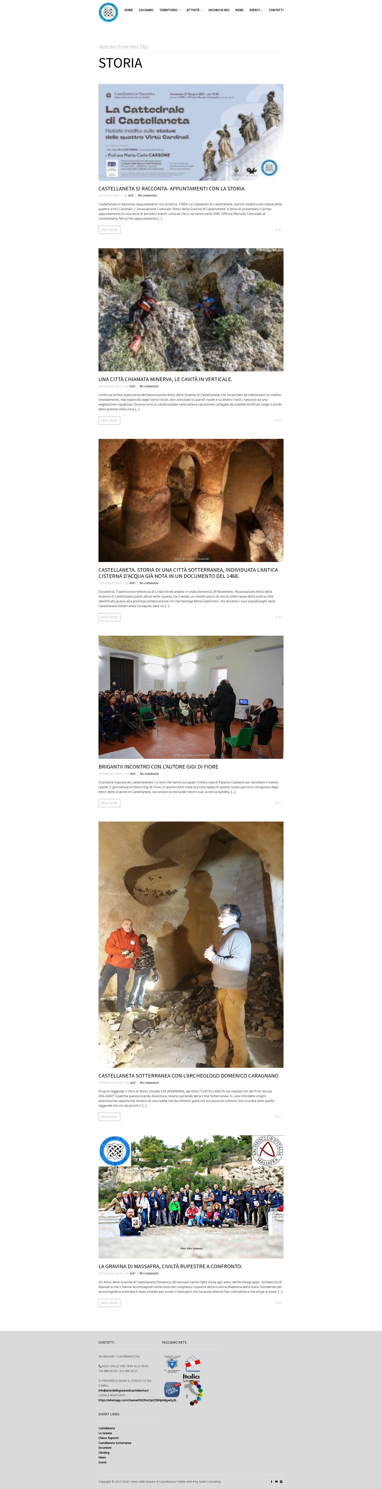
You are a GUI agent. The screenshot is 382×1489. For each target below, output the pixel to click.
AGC (131, 195)
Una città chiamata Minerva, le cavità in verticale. (165, 379)
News (239, 10)
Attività (193, 10)
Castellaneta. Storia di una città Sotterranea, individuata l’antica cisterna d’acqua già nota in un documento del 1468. (188, 572)
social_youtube (276, 1481)
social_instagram (281, 1481)
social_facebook (271, 1481)
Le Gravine (105, 1433)
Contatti (276, 10)
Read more (109, 230)
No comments (147, 195)
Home (128, 10)
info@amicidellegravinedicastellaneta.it (123, 1390)
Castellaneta (106, 1428)
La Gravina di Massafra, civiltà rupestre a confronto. (170, 1266)
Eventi (254, 10)
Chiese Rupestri (108, 1438)
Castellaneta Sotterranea (114, 1443)
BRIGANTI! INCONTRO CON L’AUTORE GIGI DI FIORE (158, 766)
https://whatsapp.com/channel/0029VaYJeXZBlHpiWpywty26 (137, 1400)
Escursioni (104, 1447)
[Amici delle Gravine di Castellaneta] (108, 12)
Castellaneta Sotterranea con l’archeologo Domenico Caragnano (188, 1075)
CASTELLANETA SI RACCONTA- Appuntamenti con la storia (171, 188)
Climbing (103, 1452)
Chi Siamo (146, 10)
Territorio (168, 10)
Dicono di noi (219, 10)
